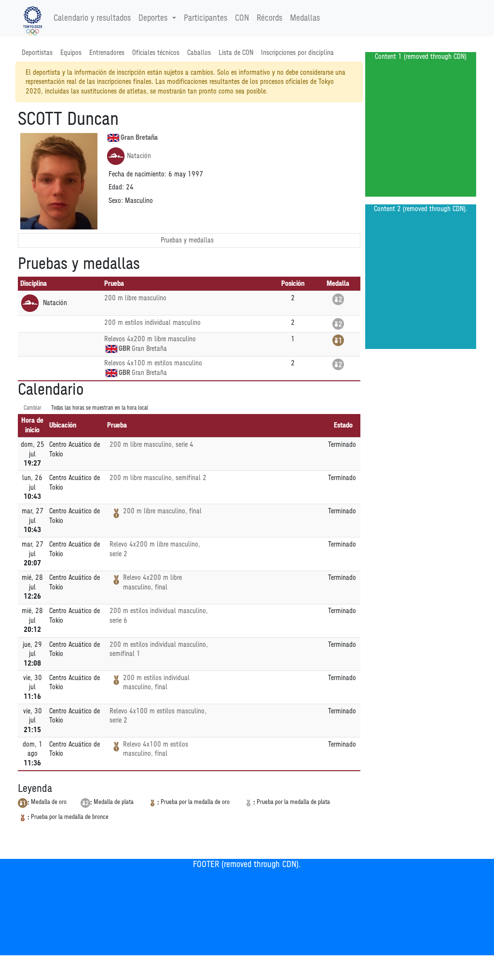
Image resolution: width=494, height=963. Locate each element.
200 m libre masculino (135, 298)
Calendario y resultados (92, 18)
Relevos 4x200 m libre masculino (150, 339)
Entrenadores (106, 53)
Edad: (116, 187)
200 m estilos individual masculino (152, 323)
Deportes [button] (152, 18)
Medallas (305, 18)
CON (242, 18)
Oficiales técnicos (155, 53)
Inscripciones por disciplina (297, 53)
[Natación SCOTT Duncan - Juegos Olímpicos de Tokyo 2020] (32, 18)
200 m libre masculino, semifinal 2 (158, 478)
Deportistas (37, 53)
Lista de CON (236, 53)
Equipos (71, 53)
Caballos (199, 53)
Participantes (205, 18)
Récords (269, 18)
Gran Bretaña (139, 137)
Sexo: (116, 201)
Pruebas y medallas (187, 240)
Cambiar (32, 408)
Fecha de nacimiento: (137, 174)
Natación (139, 156)
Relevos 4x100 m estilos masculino (153, 363)
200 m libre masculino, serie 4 (151, 444)
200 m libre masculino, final (162, 511)
